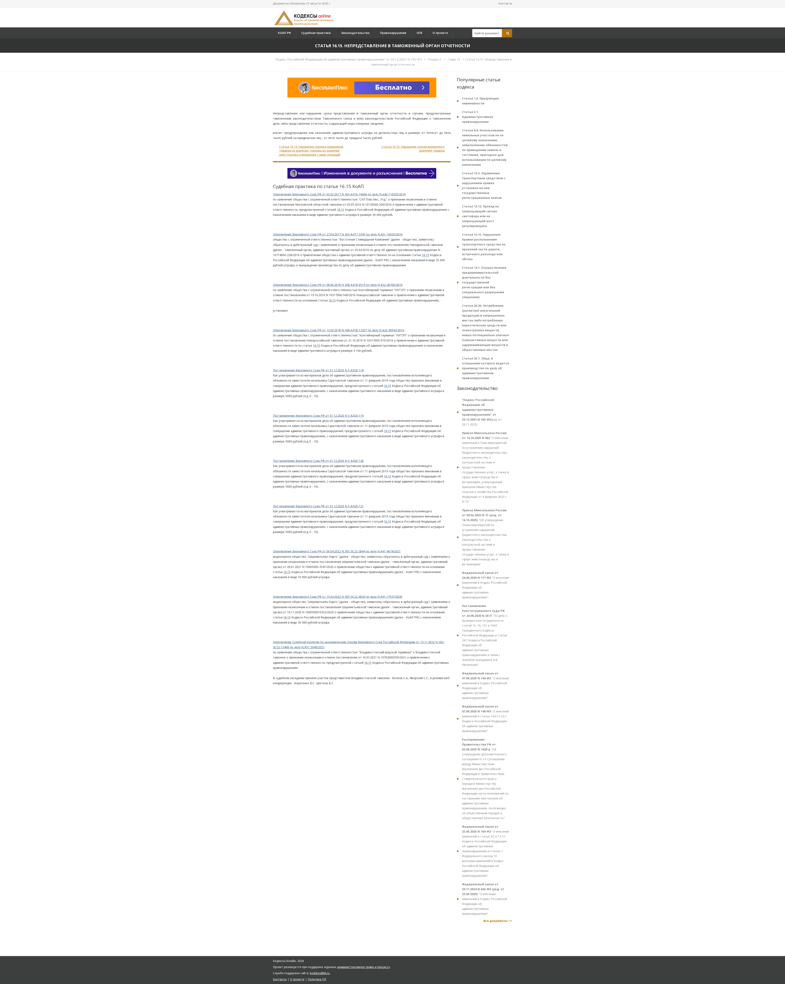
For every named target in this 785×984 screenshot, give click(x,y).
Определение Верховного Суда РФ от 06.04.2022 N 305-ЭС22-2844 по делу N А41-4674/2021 (337, 551)
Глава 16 (454, 59)
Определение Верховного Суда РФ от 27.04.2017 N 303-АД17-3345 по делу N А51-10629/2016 (338, 234)
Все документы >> (497, 921)
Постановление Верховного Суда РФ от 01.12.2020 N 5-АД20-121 (318, 506)
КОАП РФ (284, 33)
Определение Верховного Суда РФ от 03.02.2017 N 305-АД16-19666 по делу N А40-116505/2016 (339, 194)
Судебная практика (316, 33)
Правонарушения (393, 33)
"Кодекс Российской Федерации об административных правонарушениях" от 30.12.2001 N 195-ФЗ (349, 59)
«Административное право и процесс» (363, 967)
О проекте (440, 33)
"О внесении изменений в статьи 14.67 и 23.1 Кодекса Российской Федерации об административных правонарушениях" (485, 718)
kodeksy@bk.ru (320, 973)
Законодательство (355, 33)
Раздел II (435, 59)
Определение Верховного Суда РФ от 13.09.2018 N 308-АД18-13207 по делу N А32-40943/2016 (338, 330)
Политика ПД (317, 979)
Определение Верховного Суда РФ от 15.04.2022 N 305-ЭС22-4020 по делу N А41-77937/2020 (337, 597)
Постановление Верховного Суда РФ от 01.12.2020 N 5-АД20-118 (318, 370)
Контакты (505, 3)
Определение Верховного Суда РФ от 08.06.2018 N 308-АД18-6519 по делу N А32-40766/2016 (338, 285)
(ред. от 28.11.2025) (482, 412)
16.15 (340, 210)
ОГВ (419, 33)
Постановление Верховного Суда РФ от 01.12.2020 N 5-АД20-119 (318, 416)
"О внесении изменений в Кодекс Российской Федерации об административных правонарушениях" (485, 585)
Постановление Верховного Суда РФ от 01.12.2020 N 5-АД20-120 (318, 461)
